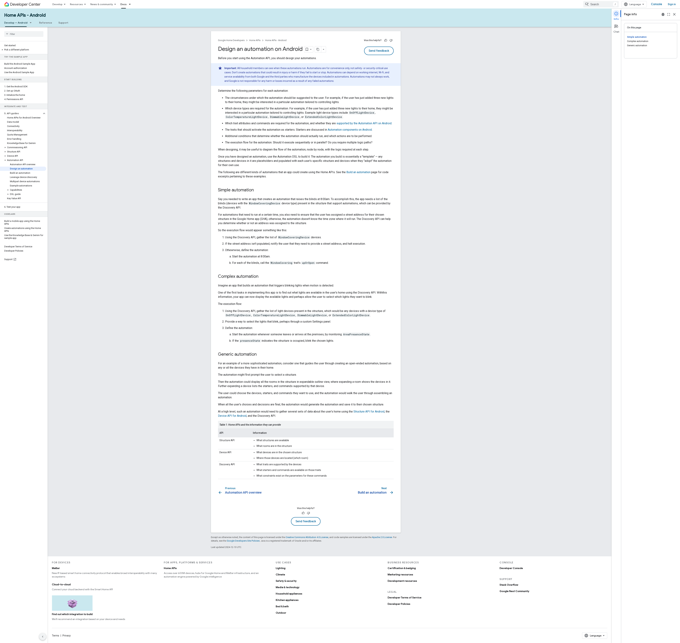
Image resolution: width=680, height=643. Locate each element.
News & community (101, 4)
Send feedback (379, 51)
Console (656, 4)
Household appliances (289, 593)
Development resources (402, 580)
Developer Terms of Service (404, 597)
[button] (23, 50)
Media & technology (287, 587)
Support (63, 22)
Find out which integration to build (72, 614)
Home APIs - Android (25, 15)
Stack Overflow (509, 584)
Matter (56, 568)
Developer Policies (399, 603)
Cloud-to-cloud (61, 584)
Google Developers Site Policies (243, 540)
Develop (57, 4)
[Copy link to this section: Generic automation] (260, 354)
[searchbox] (23, 34)
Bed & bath (282, 606)
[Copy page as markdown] (318, 49)
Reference (45, 22)
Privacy (67, 635)
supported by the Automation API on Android (364, 123)
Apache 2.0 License (382, 537)
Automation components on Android (350, 129)
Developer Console (511, 568)
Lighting (280, 568)
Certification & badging (402, 568)
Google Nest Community (514, 591)
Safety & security (286, 580)
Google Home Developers (231, 40)
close (674, 14)
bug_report (663, 14)
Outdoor (281, 612)
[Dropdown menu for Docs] (131, 4)
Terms (55, 635)
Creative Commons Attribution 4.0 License (307, 537)
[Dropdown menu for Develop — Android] (31, 22)
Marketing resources (400, 574)
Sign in (672, 4)
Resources (76, 4)
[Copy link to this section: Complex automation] (261, 277)
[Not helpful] (391, 40)
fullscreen (669, 14)
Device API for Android (232, 415)
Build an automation (358, 172)
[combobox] (601, 4)
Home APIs (254, 40)
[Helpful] (385, 40)
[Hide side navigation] (42, 636)
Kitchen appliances (287, 600)
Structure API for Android (368, 411)
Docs (123, 4)
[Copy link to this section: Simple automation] (257, 190)
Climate (280, 574)
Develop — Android (15, 22)
